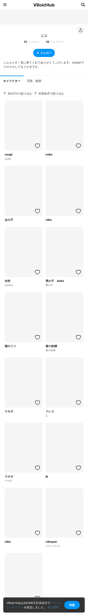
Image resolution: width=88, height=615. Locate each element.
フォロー (46, 53)
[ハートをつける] (37, 145)
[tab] (12, 80)
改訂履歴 (53, 607)
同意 (72, 605)
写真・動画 (34, 81)
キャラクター (11, 81)
